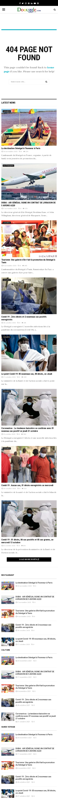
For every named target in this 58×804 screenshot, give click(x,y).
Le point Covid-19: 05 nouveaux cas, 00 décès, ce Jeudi (26, 374)
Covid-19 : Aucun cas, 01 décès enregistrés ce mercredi (27, 485)
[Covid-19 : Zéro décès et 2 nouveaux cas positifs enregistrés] (29, 295)
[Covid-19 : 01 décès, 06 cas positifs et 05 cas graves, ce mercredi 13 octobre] (29, 518)
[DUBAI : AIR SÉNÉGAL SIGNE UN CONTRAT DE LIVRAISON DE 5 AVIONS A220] (29, 181)
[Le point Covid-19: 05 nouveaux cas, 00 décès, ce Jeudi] (29, 353)
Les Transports (8, 165)
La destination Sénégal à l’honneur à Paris (20, 148)
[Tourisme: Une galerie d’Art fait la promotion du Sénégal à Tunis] (29, 238)
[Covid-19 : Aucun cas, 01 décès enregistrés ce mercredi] (29, 464)
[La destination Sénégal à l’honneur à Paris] (29, 127)
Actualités (6, 111)
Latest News (8, 102)
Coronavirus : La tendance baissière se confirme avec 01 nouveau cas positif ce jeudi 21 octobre (27, 429)
